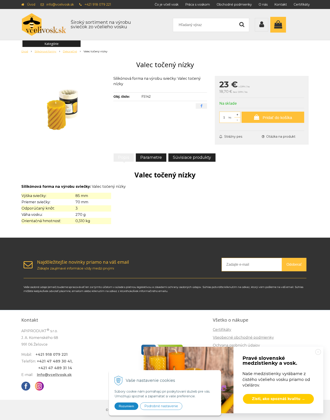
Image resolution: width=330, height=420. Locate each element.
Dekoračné (70, 51)
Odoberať (294, 264)
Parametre (151, 157)
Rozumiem (126, 406)
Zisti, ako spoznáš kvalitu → (278, 399)
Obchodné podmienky (234, 4)
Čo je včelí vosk (166, 4)
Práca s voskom (197, 4)
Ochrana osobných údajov (236, 345)
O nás (263, 4)
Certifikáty (302, 4)
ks (230, 117)
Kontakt (280, 4)
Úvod (31, 4)
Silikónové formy (45, 51)
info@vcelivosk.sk (60, 4)
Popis (123, 157)
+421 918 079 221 (97, 4)
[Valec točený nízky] (64, 109)
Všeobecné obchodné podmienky (243, 337)
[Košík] (279, 25)
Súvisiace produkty (192, 157)
